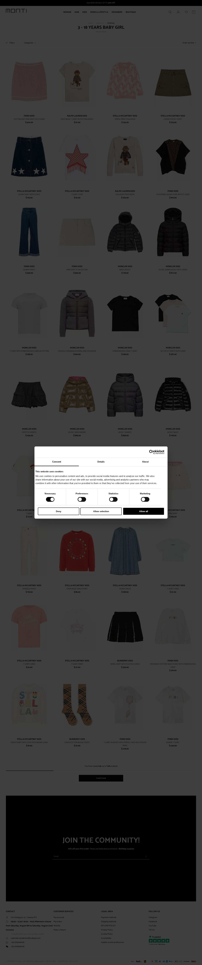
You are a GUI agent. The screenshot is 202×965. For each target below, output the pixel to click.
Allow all (143, 511)
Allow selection (101, 511)
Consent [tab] (56, 461)
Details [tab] (101, 461)
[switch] (82, 499)
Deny (58, 511)
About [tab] (145, 461)
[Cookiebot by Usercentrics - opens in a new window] (151, 452)
